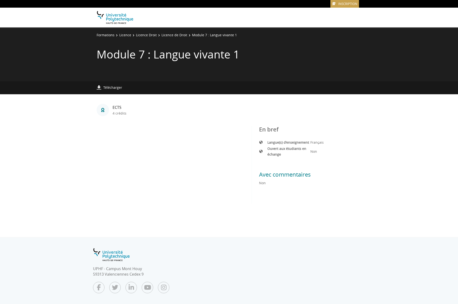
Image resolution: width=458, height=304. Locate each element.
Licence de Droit (174, 35)
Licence (125, 35)
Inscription (347, 4)
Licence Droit (146, 35)
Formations (105, 35)
